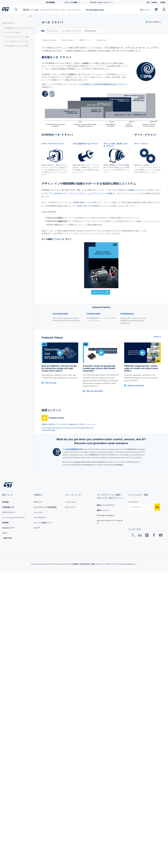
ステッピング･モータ (76, 193)
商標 (93, 564)
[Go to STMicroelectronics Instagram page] (147, 535)
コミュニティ (38, 512)
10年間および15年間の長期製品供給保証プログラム (104, 84)
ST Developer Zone (95, 10)
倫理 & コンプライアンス (106, 505)
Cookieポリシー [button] (130, 564)
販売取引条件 (85, 564)
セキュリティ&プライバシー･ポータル (110, 564)
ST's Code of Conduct (105, 515)
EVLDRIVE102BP (60, 314)
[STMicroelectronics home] (6, 9)
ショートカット (70, 502)
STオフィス (38, 502)
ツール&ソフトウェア (40, 10)
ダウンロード (98, 292)
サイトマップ (70, 507)
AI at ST (37, 528)
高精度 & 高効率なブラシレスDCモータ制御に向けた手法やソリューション (68, 424)
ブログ (4, 533)
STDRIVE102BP (93, 314)
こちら (120, 206)
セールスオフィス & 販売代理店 (45, 507)
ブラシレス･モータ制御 (102, 193)
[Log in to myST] (164, 9)
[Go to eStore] (156, 9)
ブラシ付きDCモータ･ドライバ (16, 46)
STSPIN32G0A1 (127, 314)
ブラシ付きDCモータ (57, 193)
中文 (148, 2)
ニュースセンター (40, 517)
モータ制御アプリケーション (136, 190)
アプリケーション (58, 10)
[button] (15, 9)
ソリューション (74, 10)
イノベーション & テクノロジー (13, 517)
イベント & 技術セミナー (43, 523)
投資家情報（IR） (8, 507)
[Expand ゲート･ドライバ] (4, 32)
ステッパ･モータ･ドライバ (53, 144)
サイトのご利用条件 (72, 564)
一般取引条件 (7, 538)
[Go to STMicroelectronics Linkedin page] (140, 535)
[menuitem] (17, 28)
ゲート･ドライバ (12, 32)
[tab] (42, 31)
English (154, 2)
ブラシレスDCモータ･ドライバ (16, 41)
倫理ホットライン (103, 510)
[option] (50, 40)
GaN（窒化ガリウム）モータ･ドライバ (18, 28)
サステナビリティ (8, 512)
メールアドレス (133, 502)
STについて (145, 10)
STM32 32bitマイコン (82, 202)
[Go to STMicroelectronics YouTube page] (160, 535)
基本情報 (5, 502)
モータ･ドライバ (8, 23)
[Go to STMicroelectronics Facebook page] (154, 535)
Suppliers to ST (8, 528)
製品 (27, 10)
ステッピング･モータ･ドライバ (16, 37)
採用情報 (5, 523)
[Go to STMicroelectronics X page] (133, 535)
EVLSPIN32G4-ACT (74, 449)
